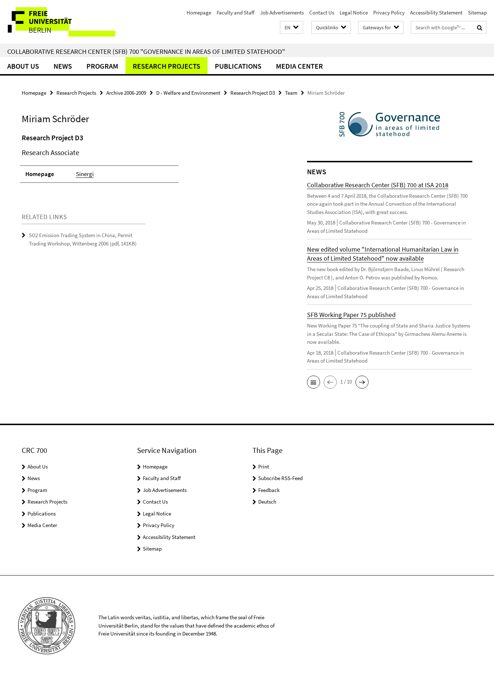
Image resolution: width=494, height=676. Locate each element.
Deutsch (267, 501)
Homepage (199, 12)
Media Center (299, 65)
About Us (23, 65)
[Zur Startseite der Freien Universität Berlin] (60, 22)
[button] (291, 27)
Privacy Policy (389, 12)
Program (102, 65)
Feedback (269, 490)
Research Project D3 (252, 92)
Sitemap (477, 12)
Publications (238, 65)
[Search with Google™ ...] (479, 27)
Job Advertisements (282, 12)
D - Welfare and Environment (188, 92)
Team (291, 92)
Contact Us (321, 12)
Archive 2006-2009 (126, 92)
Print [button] (263, 466)
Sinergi (85, 174)
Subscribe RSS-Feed (280, 478)
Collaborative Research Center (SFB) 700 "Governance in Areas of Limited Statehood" (146, 51)
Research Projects (166, 65)
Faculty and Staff (236, 12)
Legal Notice (354, 12)
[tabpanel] (151, 161)
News (63, 65)
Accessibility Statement (436, 12)
